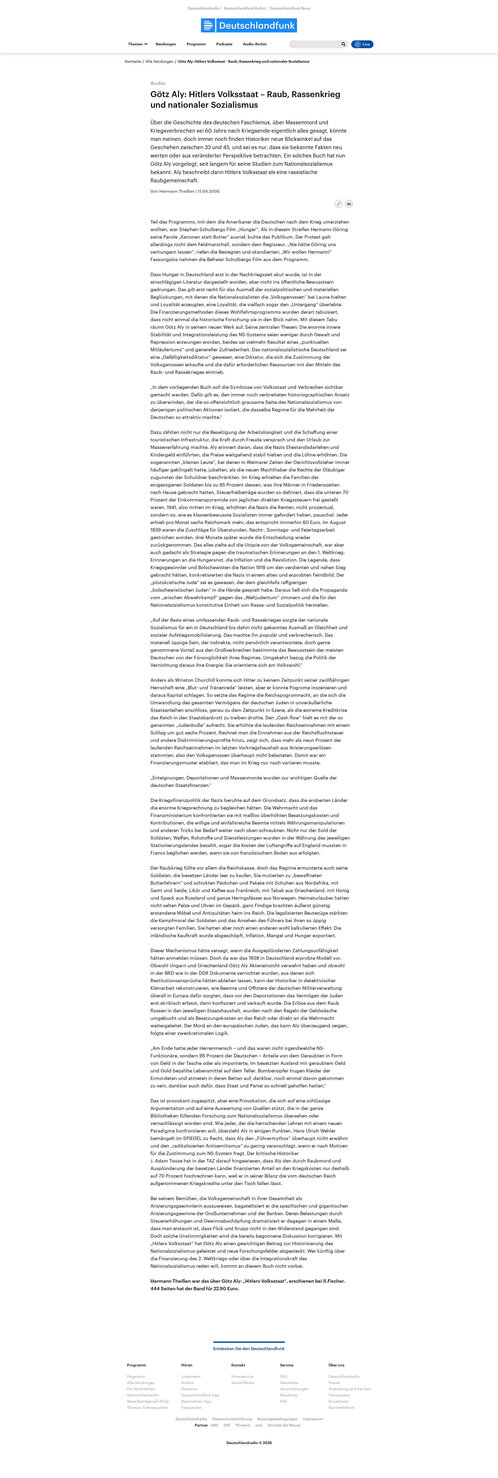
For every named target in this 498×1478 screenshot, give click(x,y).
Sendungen (166, 44)
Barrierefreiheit (342, 1407)
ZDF (226, 1425)
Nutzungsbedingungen (277, 1419)
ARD (214, 1425)
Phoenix (243, 1425)
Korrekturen (339, 1401)
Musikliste (288, 1395)
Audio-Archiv (255, 44)
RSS (283, 1401)
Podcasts (224, 44)
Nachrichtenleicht (142, 1395)
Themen (135, 44)
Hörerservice (242, 1376)
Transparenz (339, 1395)
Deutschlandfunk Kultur (245, 8)
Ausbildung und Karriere (350, 1389)
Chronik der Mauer (284, 1425)
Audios (187, 1382)
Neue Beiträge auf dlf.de (148, 1401)
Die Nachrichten (141, 1389)
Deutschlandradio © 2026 (249, 1442)
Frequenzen (191, 1407)
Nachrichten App (196, 1401)
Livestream (190, 1376)
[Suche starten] (343, 44)
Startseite (133, 61)
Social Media (242, 1382)
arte (258, 1425)
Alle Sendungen (160, 61)
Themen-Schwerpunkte (147, 1407)
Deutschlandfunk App (200, 1395)
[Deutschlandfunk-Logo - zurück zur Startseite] (249, 25)
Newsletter (289, 1382)
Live (366, 44)
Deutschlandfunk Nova (290, 8)
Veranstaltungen (294, 1389)
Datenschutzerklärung (232, 1419)
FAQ (283, 1376)
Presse (334, 1382)
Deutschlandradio (204, 8)
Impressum (313, 1419)
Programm (196, 44)
